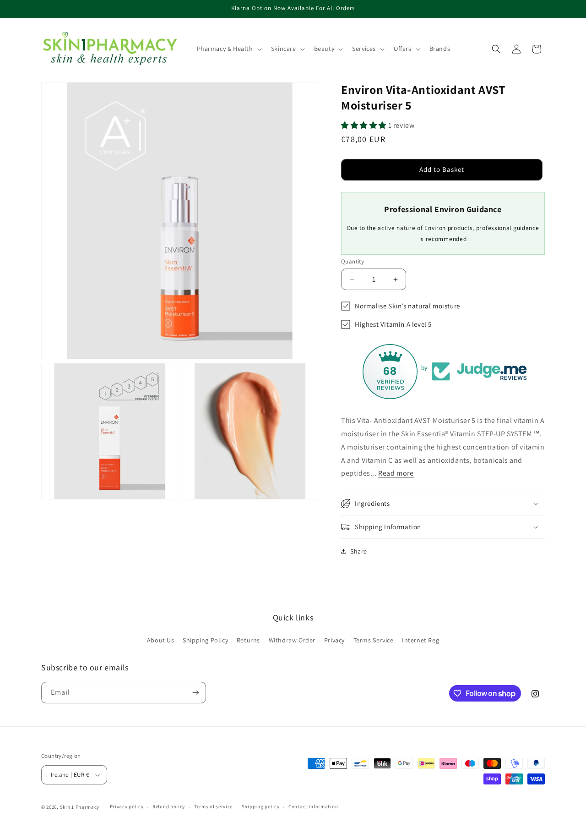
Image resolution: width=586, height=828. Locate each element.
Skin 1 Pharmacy (80, 807)
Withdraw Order (292, 640)
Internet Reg (420, 640)
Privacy (334, 640)
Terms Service (373, 640)
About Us (160, 640)
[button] (228, 48)
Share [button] (358, 551)
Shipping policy (261, 806)
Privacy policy (127, 806)
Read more (395, 473)
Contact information (313, 806)
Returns (248, 640)
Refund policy (168, 806)
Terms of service (213, 806)
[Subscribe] (195, 692)
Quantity (352, 261)
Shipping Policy (205, 640)
